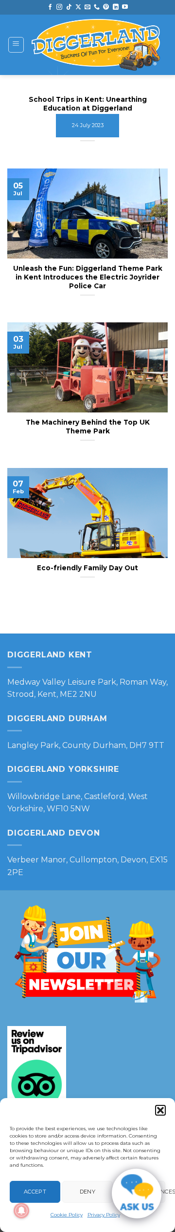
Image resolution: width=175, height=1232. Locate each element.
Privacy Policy (104, 1215)
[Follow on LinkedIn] (116, 7)
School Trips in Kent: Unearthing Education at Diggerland (88, 103)
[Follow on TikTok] (69, 7)
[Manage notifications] (21, 1210)
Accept (35, 1191)
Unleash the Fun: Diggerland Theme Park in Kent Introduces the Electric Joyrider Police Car (87, 276)
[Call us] (97, 7)
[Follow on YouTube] (125, 7)
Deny (87, 1191)
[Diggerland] (96, 45)
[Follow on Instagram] (59, 7)
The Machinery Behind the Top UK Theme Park (88, 426)
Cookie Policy (67, 1215)
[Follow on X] (78, 7)
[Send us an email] (87, 7)
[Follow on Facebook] (50, 7)
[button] (160, 1110)
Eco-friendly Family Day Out (87, 568)
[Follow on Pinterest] (106, 7)
